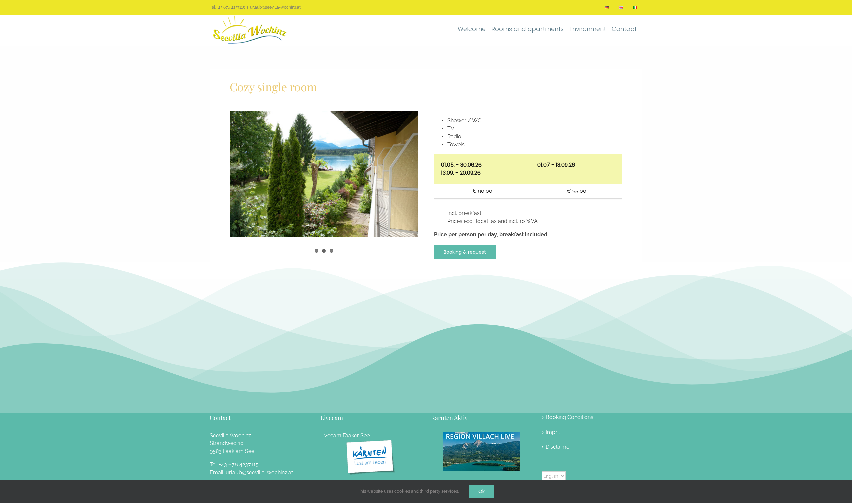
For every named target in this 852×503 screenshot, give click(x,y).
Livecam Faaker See (345, 435)
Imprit (553, 432)
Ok (481, 491)
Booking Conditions (569, 417)
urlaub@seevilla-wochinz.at (275, 7)
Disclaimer (558, 447)
